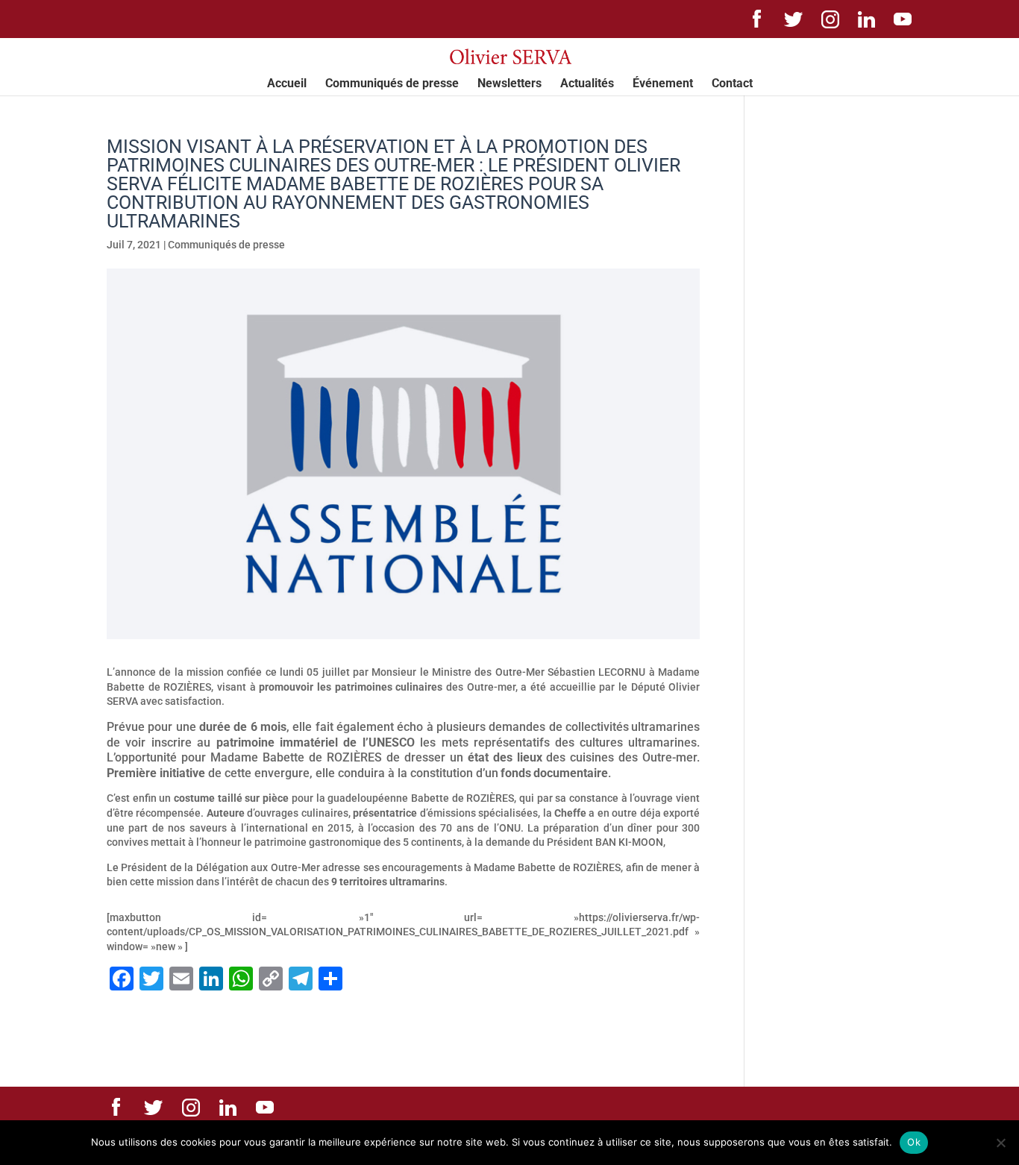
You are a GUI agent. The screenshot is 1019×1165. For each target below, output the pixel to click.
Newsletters (509, 84)
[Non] (1000, 1142)
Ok (914, 1142)
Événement (663, 84)
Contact (732, 84)
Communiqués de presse (392, 84)
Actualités (587, 84)
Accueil (287, 84)
